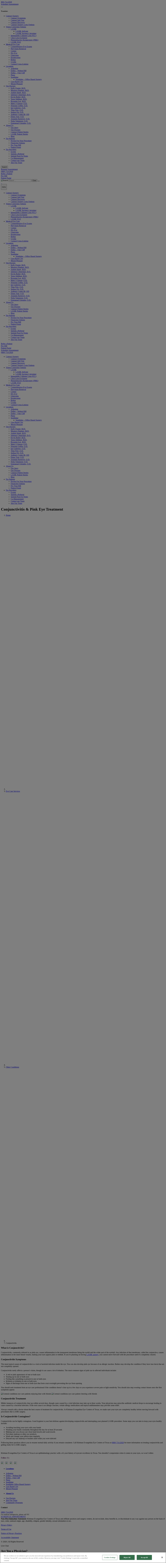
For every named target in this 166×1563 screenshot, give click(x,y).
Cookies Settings (109, 1557)
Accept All (144, 1557)
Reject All (127, 1557)
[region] (83, 1557)
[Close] (162, 1557)
